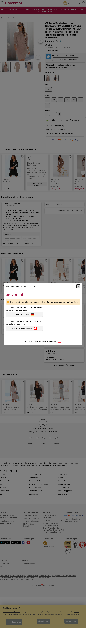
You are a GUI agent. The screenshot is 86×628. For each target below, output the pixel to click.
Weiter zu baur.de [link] (22, 314)
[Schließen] (78, 286)
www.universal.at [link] (41, 342)
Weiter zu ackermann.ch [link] (22, 328)
